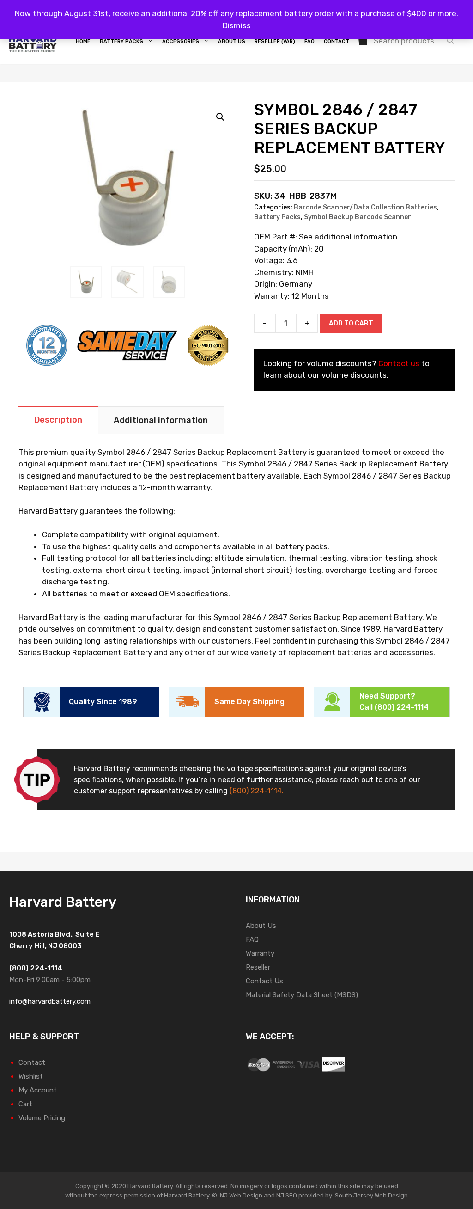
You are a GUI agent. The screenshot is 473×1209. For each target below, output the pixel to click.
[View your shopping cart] (363, 41)
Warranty (260, 953)
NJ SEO (286, 1195)
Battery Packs (121, 41)
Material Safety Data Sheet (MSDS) (302, 995)
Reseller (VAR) (275, 41)
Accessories (180, 41)
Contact (336, 41)
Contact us (398, 363)
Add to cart (351, 323)
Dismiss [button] (237, 25)
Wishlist (30, 1076)
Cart (25, 1104)
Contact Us (264, 981)
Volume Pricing (41, 1118)
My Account (37, 1090)
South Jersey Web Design (371, 1195)
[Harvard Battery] (35, 41)
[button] (220, 117)
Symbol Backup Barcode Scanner (357, 217)
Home (83, 41)
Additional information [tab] (161, 420)
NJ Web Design (240, 1195)
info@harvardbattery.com (50, 1001)
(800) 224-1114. (257, 790)
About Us (231, 41)
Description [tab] (58, 420)
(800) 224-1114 (402, 707)
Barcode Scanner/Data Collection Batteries (365, 207)
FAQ (309, 41)
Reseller (258, 967)
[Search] (452, 40)
